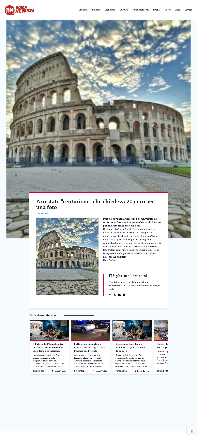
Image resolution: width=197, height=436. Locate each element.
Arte (177, 9)
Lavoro (188, 9)
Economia (110, 9)
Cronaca (83, 9)
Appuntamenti (141, 9)
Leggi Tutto (60, 371)
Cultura (124, 9)
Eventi (156, 9)
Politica (96, 9)
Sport (168, 9)
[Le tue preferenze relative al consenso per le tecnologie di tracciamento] (192, 431)
